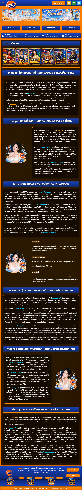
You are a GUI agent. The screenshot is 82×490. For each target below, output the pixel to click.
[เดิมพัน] (43, 36)
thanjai (8, 83)
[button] (3, 3)
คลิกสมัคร (7, 35)
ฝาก (26, 35)
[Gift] (69, 3)
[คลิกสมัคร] (3, 36)
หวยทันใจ (13, 104)
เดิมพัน (46, 35)
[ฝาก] (23, 36)
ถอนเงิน (67, 35)
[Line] (74, 3)
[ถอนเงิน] (63, 36)
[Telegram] (79, 3)
